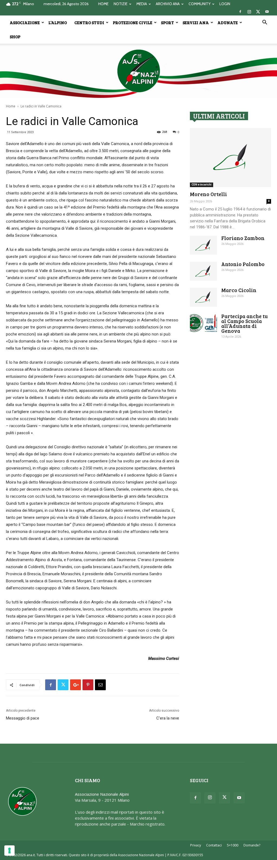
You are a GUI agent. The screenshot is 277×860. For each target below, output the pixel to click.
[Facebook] (240, 11)
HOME (103, 3)
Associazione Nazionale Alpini (102, 794)
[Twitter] (258, 11)
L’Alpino (57, 22)
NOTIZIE (120, 3)
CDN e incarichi (202, 184)
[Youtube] (267, 11)
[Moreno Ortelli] (230, 157)
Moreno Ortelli (208, 194)
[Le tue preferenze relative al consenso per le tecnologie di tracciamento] (9, 850)
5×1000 (232, 845)
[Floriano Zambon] (203, 245)
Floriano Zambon (243, 238)
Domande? (251, 845)
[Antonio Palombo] (203, 271)
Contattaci (214, 845)
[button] (264, 22)
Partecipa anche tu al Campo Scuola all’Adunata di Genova (244, 323)
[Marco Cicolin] (203, 297)
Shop (15, 36)
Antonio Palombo (243, 264)
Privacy (195, 845)
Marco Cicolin (238, 290)
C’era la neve (167, 718)
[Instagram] (249, 11)
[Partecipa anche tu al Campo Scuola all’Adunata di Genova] (203, 323)
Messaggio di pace (22, 718)
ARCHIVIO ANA (168, 3)
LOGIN (224, 3)
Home (10, 106)
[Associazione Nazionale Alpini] (138, 71)
